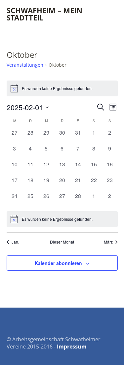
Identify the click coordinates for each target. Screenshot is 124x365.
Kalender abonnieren (58, 263)
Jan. (15, 242)
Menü (109, 10)
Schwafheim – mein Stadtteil (44, 13)
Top (110, 346)
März (108, 242)
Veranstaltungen (25, 65)
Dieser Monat (62, 242)
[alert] (62, 88)
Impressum (72, 346)
